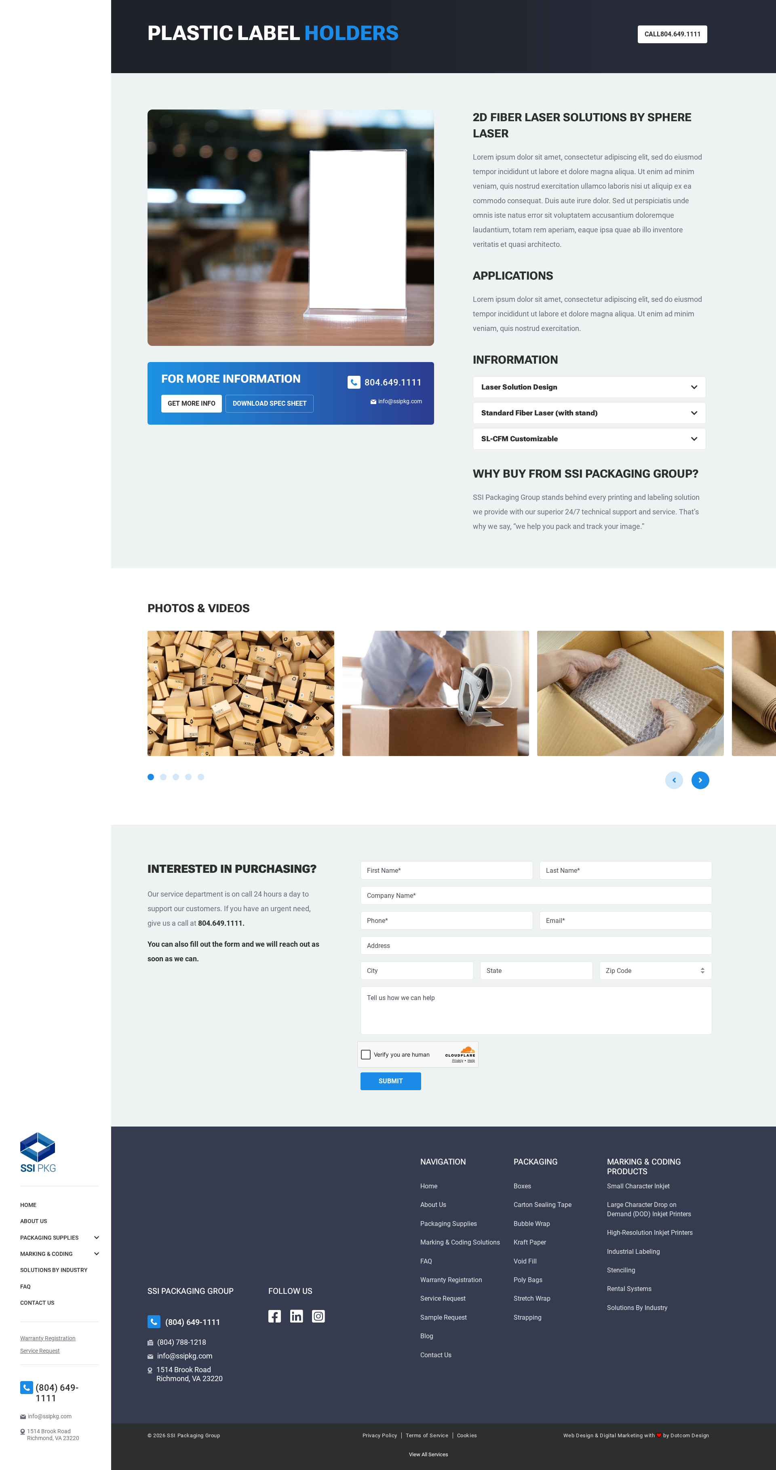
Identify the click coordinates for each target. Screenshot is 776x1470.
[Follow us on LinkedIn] (296, 1316)
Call (673, 34)
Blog (426, 1336)
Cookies (467, 1435)
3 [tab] (176, 777)
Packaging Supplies (49, 1237)
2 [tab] (163, 777)
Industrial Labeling (633, 1251)
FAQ (25, 1286)
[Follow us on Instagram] (318, 1316)
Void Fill (525, 1261)
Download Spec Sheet (270, 403)
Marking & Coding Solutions (460, 1242)
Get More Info (191, 403)
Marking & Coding (46, 1254)
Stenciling (621, 1270)
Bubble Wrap (532, 1224)
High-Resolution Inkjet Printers (650, 1232)
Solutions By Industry (54, 1270)
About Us (33, 1221)
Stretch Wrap (532, 1298)
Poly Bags (528, 1280)
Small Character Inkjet (638, 1186)
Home (28, 1205)
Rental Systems (629, 1289)
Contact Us (37, 1302)
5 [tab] (201, 777)
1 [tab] (151, 777)
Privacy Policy (380, 1435)
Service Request (40, 1351)
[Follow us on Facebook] (274, 1316)
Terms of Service (427, 1435)
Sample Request (443, 1317)
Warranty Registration (48, 1338)
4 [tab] (188, 777)
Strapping (528, 1317)
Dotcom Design (690, 1435)
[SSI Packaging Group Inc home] (37, 1152)
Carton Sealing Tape (542, 1205)
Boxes (522, 1186)
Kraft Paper (530, 1242)
